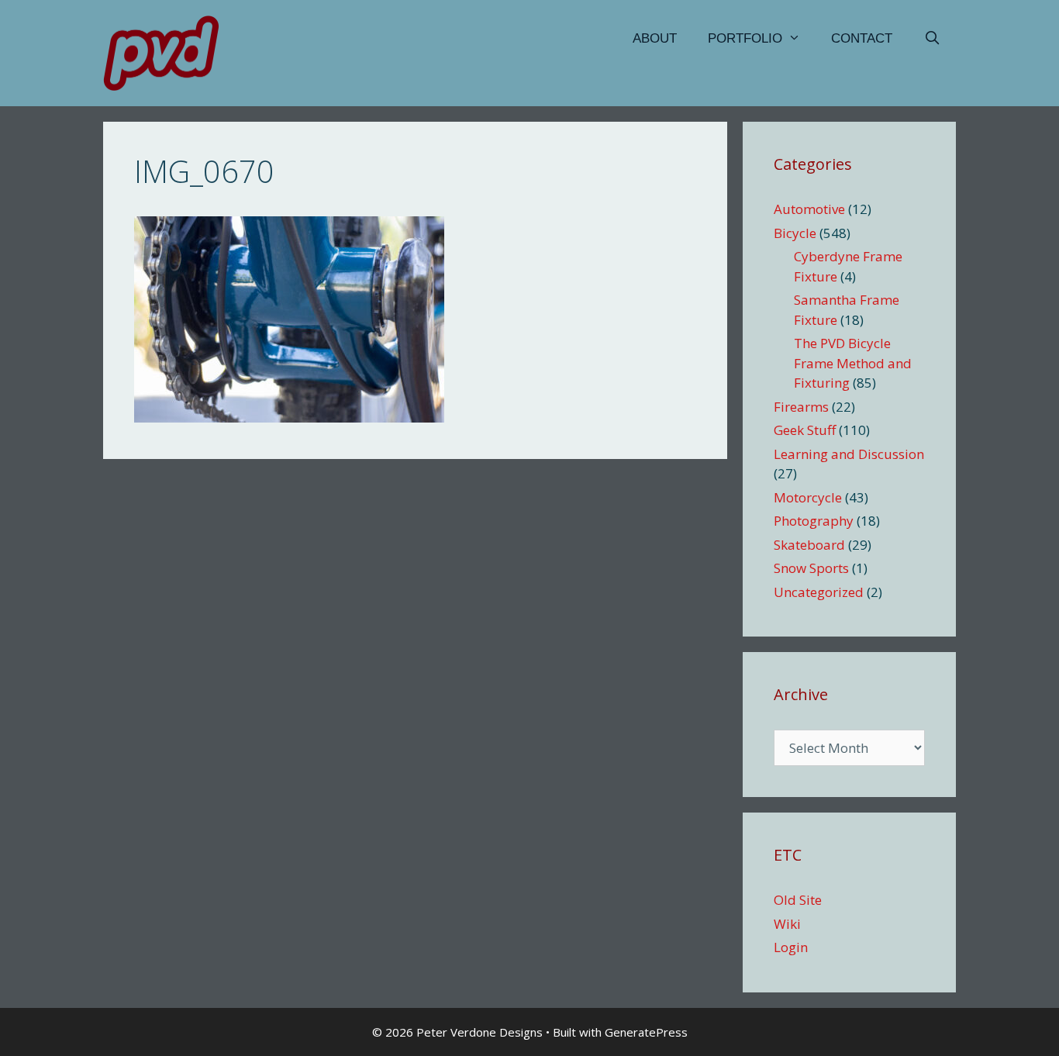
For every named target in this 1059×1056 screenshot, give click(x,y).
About (655, 38)
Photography (814, 521)
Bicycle (795, 233)
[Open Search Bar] (932, 39)
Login (791, 947)
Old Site (798, 900)
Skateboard (809, 545)
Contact (861, 38)
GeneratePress (646, 1032)
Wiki (787, 924)
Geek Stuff (805, 430)
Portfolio (745, 38)
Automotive (809, 209)
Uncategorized (819, 592)
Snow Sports (811, 568)
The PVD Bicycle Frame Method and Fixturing (853, 363)
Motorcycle (808, 497)
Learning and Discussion (849, 454)
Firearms (801, 407)
